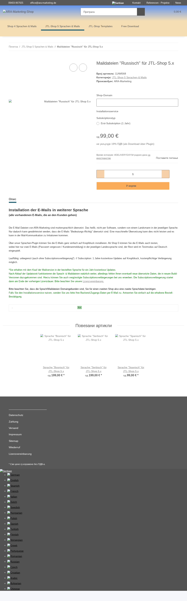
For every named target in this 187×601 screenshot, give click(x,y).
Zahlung (13, 421)
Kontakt (136, 3)
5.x (79, 307)
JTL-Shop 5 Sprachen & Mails (129, 77)
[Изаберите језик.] (6, 470)
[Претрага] (141, 12)
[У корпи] (12, 59)
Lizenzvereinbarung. (93, 281)
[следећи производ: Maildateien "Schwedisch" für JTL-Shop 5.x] (174, 47)
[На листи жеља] (83, 68)
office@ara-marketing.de (43, 3)
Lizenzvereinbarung (20, 453)
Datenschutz (16, 415)
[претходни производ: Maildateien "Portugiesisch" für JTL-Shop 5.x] (166, 47)
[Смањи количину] (100, 174)
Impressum (15, 434)
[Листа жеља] (162, 11)
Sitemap (13, 440)
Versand (13, 428)
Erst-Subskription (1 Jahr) (115, 123)
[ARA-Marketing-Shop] (18, 12)
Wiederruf (14, 447)
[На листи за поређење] (73, 68)
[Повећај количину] (165, 174)
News (178, 3)
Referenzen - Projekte (157, 3)
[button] (155, 11)
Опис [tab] (12, 199)
